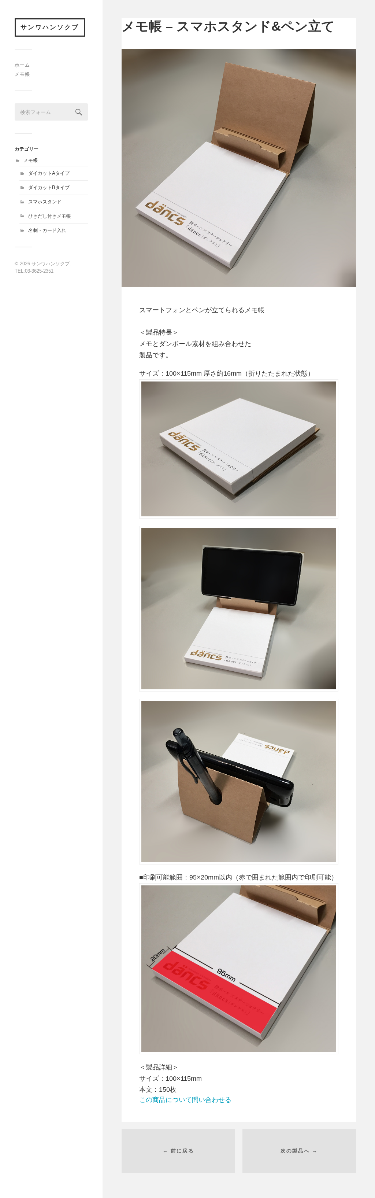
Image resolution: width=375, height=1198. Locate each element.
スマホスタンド (45, 201)
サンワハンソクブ (50, 27)
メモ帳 (22, 74)
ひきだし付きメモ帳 (49, 216)
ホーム (22, 65)
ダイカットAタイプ (49, 173)
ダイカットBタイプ (49, 187)
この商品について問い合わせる (185, 1099)
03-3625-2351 (39, 271)
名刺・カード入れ (47, 230)
